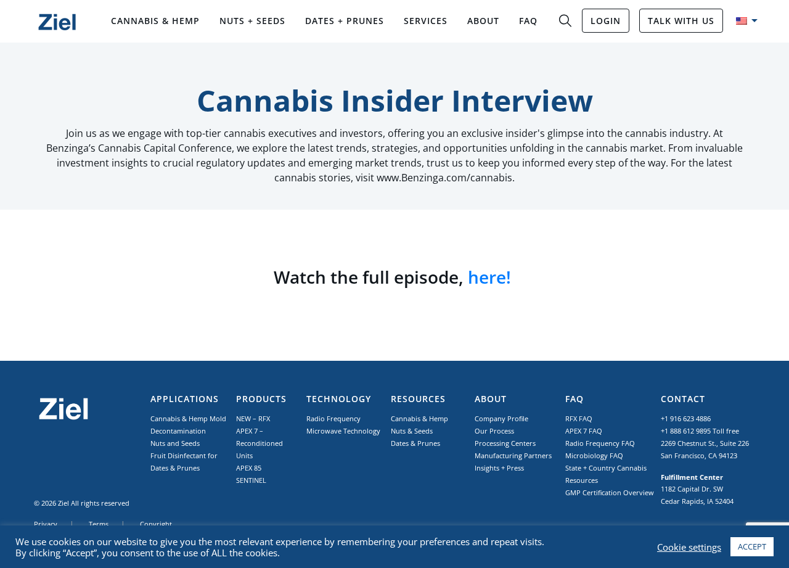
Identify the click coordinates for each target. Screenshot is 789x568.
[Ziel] (57, 22)
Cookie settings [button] (689, 547)
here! (491, 277)
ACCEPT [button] (752, 546)
